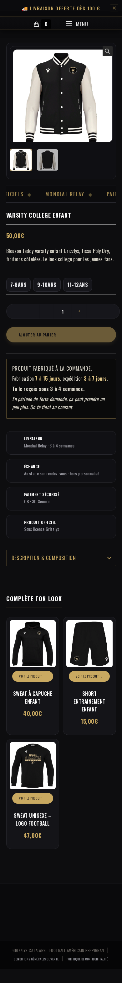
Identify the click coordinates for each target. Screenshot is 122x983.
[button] (108, 51)
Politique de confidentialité (87, 958)
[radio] (18, 285)
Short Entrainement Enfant (89, 701)
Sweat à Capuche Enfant (33, 697)
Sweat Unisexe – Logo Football (33, 819)
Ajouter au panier (37, 334)
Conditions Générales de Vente (36, 958)
